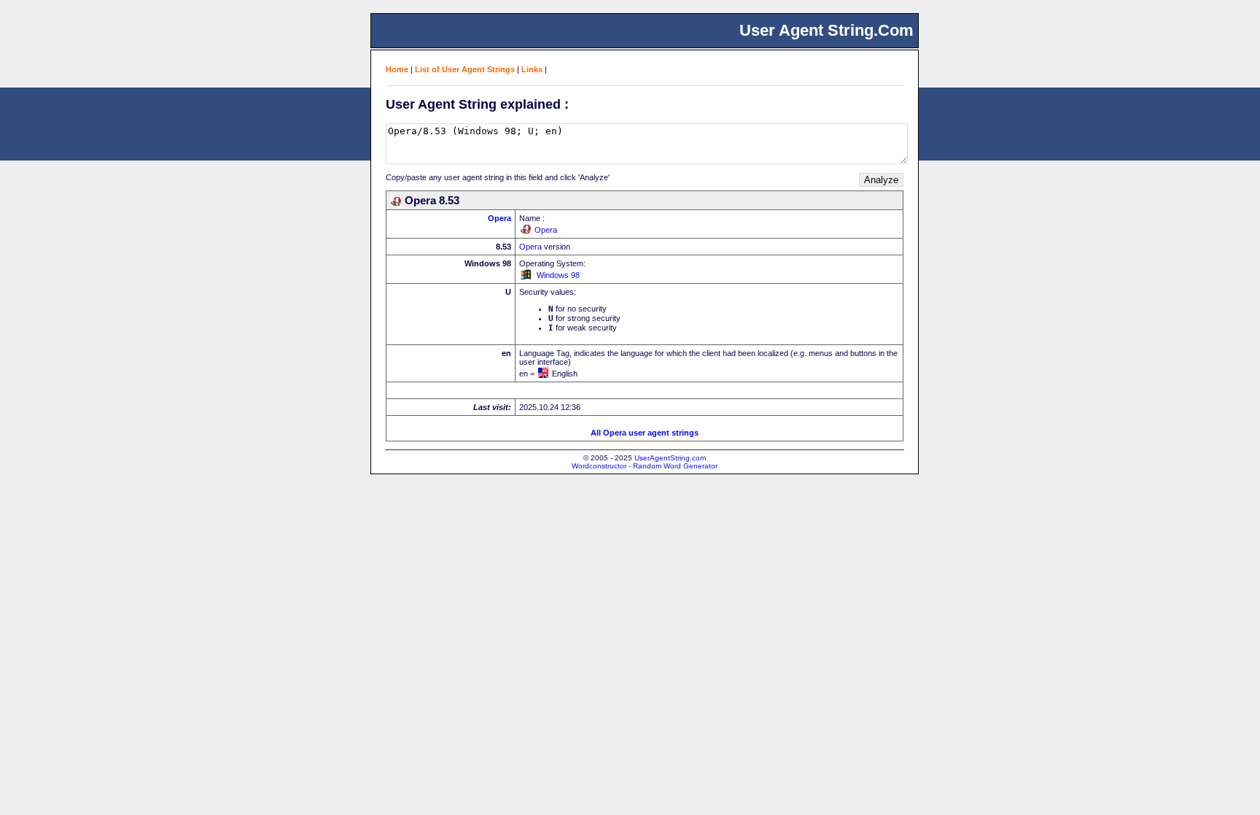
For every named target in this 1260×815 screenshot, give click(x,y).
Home (397, 69)
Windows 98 (558, 275)
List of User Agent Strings (465, 69)
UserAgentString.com (670, 458)
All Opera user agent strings (645, 432)
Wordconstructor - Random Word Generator (645, 466)
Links (531, 69)
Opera (499, 218)
